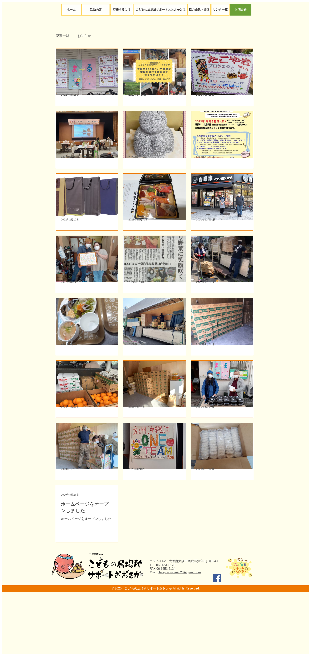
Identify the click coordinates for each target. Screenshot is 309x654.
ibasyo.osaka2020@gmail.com (179, 572)
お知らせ (84, 36)
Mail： (154, 572)
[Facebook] (217, 578)
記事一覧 (62, 36)
